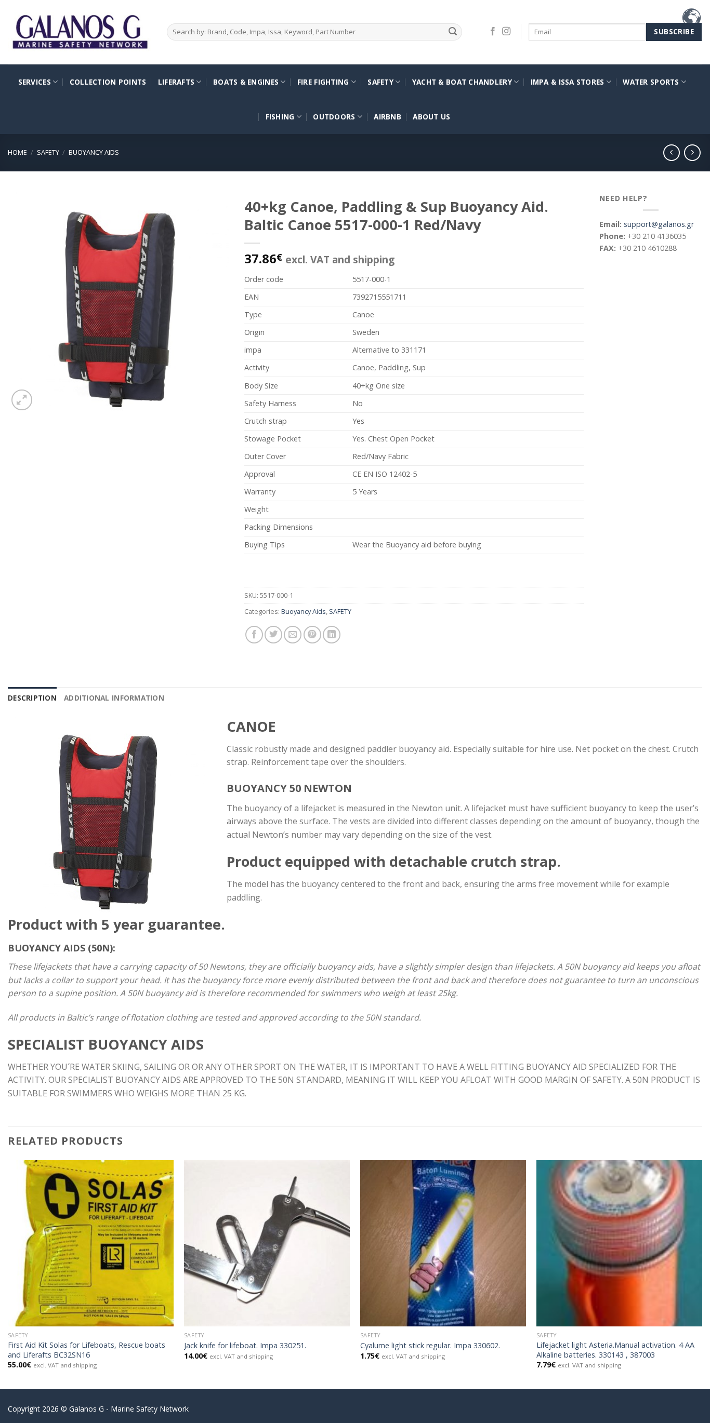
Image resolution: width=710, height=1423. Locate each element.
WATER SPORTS (651, 82)
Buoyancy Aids (94, 152)
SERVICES (34, 82)
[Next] (701, 1273)
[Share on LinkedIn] (331, 634)
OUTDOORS (334, 117)
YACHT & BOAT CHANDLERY (462, 82)
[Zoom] (21, 400)
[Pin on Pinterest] (312, 634)
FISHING (280, 117)
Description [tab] (32, 698)
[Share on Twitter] (273, 634)
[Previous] (8, 1273)
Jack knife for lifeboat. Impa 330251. (245, 1345)
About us (431, 117)
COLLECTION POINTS (108, 82)
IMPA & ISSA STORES (567, 82)
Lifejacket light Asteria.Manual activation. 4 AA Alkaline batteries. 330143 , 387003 (615, 1350)
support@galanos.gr (659, 224)
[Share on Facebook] (254, 634)
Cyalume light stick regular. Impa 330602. (430, 1345)
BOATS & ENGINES (246, 82)
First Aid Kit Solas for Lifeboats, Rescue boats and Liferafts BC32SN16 (86, 1350)
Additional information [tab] (114, 698)
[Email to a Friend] (292, 634)
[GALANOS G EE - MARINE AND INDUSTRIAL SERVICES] (79, 32)
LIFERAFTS (176, 82)
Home (17, 152)
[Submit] (452, 32)
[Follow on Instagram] (506, 31)
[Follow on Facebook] (493, 31)
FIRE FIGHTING (323, 82)
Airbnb (387, 117)
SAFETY (380, 82)
